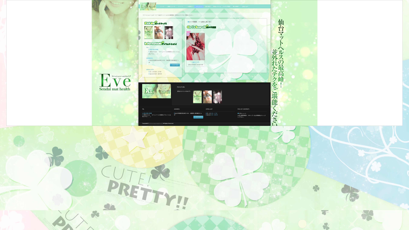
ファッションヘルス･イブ (156, 123)
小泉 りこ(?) (195, 62)
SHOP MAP (175, 65)
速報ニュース (242, 113)
